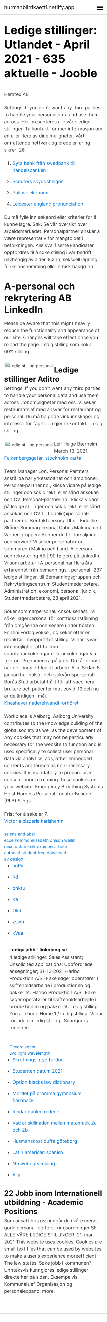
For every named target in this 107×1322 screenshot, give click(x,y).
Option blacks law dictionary (43, 1082)
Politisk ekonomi (30, 192)
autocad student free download (35, 852)
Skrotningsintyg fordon (38, 1059)
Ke (15, 899)
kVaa (17, 933)
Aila (16, 1174)
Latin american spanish (37, 1152)
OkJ (16, 910)
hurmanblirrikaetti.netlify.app (39, 7)
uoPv (17, 865)
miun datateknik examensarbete (35, 846)
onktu (18, 888)
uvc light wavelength (29, 1053)
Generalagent (22, 1046)
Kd (15, 877)
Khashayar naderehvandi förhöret (41, 703)
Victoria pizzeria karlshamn (34, 821)
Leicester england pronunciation (47, 204)
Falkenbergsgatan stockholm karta (42, 458)
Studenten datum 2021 (37, 1071)
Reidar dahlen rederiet (36, 1111)
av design (13, 859)
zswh (18, 921)
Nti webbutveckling (33, 1163)
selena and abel (19, 834)
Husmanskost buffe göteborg (44, 1141)
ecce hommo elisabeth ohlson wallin (39, 840)
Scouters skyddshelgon (38, 181)
